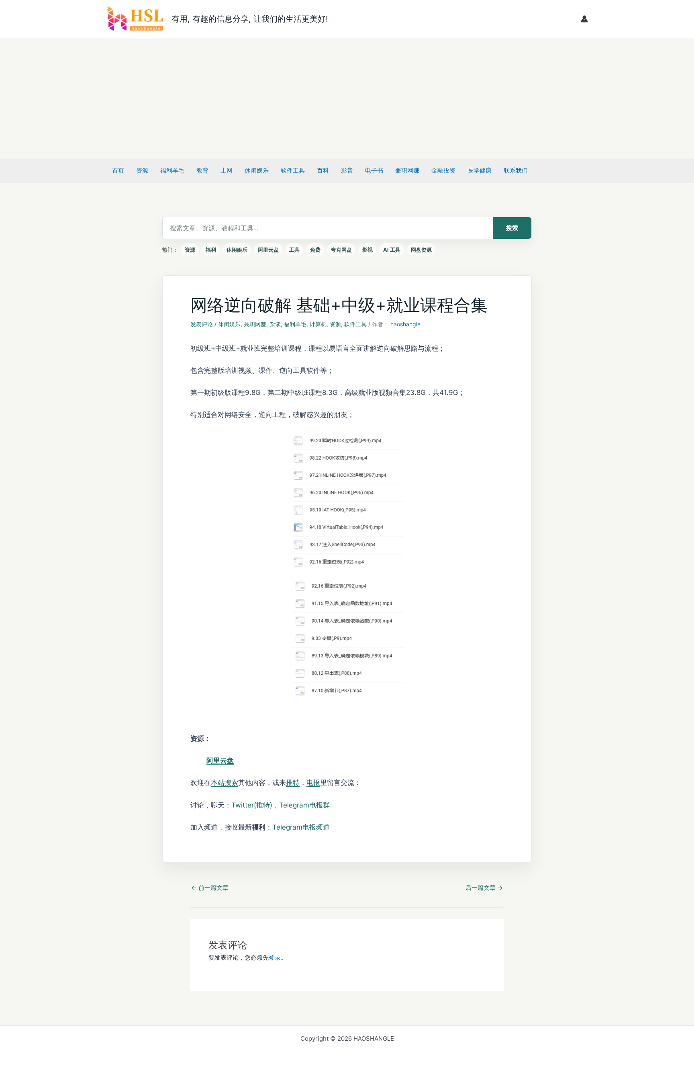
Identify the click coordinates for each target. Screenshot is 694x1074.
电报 (313, 783)
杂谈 (275, 324)
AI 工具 (391, 249)
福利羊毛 (172, 170)
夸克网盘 (341, 249)
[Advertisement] (347, 98)
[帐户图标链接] (584, 18)
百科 (323, 170)
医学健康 (479, 170)
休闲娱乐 (257, 170)
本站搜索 (224, 783)
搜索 (512, 228)
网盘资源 (421, 249)
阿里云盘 (268, 249)
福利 (211, 249)
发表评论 (201, 324)
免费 (315, 249)
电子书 (374, 170)
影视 (367, 249)
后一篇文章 (484, 888)
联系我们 (516, 170)
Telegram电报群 (304, 805)
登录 (275, 957)
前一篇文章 (210, 888)
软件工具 (293, 170)
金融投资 (443, 170)
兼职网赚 (407, 170)
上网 (226, 170)
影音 (347, 170)
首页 (118, 170)
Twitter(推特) (251, 805)
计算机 (318, 324)
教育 (202, 170)
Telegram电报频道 (301, 827)
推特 (293, 783)
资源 (142, 170)
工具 (294, 249)
